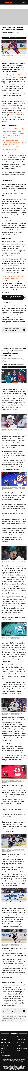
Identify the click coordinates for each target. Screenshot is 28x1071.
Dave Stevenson (7, 32)
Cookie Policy (5, 1048)
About (3, 1037)
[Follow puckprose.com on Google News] (24, 330)
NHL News (8, 1024)
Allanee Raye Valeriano (9, 364)
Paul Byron (4, 306)
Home (2, 336)
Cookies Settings (6, 1055)
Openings (20, 1037)
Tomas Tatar (8, 106)
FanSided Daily (5, 1042)
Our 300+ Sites (21, 1040)
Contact (3, 1040)
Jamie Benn (16, 244)
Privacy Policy (5, 1045)
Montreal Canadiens (19, 75)
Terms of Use (21, 1045)
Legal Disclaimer (22, 1048)
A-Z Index (20, 1051)
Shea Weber (18, 112)
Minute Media (8, 1059)
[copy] (11, 35)
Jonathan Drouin (11, 117)
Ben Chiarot (18, 242)
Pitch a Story (20, 1042)
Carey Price (8, 112)
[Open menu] (2, 2)
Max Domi (22, 103)
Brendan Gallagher (12, 108)
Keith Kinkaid (22, 199)
